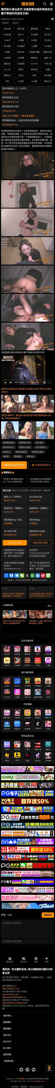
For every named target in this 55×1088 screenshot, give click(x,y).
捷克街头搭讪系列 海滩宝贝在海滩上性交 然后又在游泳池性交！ (27, 390)
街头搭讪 (39, 443)
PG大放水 (48, 46)
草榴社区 (7, 75)
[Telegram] (16, 575)
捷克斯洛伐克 (8, 443)
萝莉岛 (20, 70)
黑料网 (6, 456)
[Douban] (32, 575)
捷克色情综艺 (21, 452)
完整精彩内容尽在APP (14, 465)
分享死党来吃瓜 (43, 465)
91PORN (34, 64)
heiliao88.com (9, 111)
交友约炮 (7, 29)
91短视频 (20, 64)
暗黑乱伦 (34, 58)
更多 (49, 606)
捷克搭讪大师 (25, 443)
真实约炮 (20, 29)
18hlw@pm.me (10, 124)
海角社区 (7, 64)
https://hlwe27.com (10, 989)
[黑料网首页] (27, 4)
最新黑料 (5, 23)
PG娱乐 (34, 40)
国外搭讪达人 (8, 447)
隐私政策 (23, 1086)
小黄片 (34, 75)
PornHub (7, 70)
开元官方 (47, 40)
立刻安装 (8, 523)
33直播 (7, 52)
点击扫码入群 (35, 535)
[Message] (48, 575)
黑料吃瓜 (30, 456)
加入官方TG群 (15, 543)
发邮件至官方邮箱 (40, 543)
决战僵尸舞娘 (34, 52)
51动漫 (34, 81)
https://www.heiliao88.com (14, 997)
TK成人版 (48, 64)
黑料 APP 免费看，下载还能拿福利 (19, 116)
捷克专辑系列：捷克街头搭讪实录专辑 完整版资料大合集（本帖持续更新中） (26, 416)
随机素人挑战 (25, 447)
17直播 (21, 40)
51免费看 (20, 58)
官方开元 (47, 35)
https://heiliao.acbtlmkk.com (14, 1003)
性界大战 (20, 52)
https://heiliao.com (11, 102)
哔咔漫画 (47, 75)
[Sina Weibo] (43, 575)
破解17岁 (48, 58)
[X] (27, 575)
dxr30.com (8, 512)
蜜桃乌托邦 (47, 52)
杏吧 (7, 81)
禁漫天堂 (34, 70)
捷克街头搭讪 (37, 452)
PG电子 (7, 40)
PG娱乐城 (7, 35)
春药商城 (34, 29)
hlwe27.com (8, 93)
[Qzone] (37, 575)
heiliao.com (34, 500)
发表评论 (48, 915)
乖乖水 (48, 29)
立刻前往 (33, 523)
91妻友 (48, 70)
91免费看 (7, 58)
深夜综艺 (15, 23)
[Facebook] (11, 575)
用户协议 (15, 1086)
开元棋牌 (34, 35)
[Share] (6, 575)
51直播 (34, 46)
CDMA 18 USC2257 (36, 1086)
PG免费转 (21, 46)
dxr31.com (34, 512)
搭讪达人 (6, 452)
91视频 (21, 81)
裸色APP (47, 81)
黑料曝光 (17, 456)
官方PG (21, 35)
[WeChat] (22, 575)
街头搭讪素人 (41, 447)
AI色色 (20, 75)
